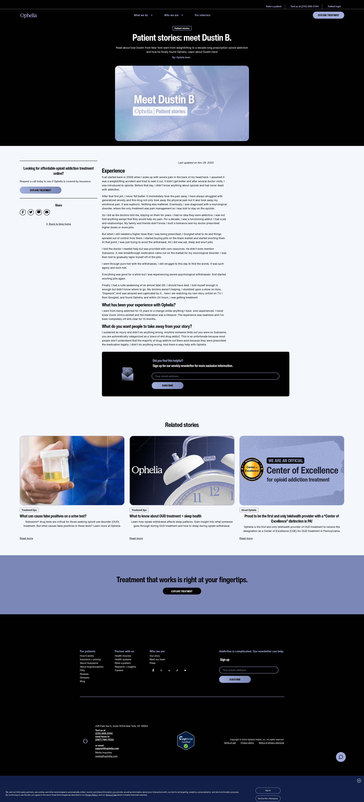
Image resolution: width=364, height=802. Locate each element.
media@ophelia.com (106, 756)
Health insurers (123, 656)
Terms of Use (111, 795)
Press (152, 663)
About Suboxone (89, 663)
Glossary (84, 677)
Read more (26, 538)
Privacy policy (247, 742)
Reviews (84, 674)
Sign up (224, 659)
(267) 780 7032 (104, 739)
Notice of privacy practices (271, 742)
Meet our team (157, 659)
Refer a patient (123, 663)
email (48, 211)
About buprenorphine (91, 667)
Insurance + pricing (90, 659)
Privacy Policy (91, 795)
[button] (144, 15)
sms (39, 211)
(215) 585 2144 (104, 733)
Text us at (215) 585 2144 (305, 6)
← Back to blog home (58, 224)
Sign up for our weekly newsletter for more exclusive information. (193, 363)
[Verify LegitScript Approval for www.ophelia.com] (185, 740)
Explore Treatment (328, 15)
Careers (119, 670)
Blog (82, 681)
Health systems (123, 659)
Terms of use (230, 742)
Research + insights (125, 667)
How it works (87, 656)
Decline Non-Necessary (268, 798)
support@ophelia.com (107, 748)
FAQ (82, 670)
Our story (155, 656)
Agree (268, 790)
